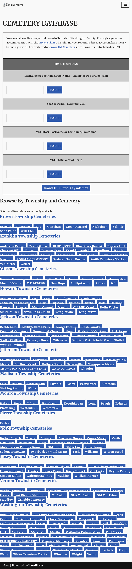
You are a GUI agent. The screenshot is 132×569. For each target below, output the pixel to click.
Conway (30, 250)
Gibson (98, 443)
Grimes (74, 303)
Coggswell (86, 519)
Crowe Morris (97, 438)
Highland (94, 528)
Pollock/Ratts (52, 364)
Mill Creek (113, 532)
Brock (118, 515)
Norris (42, 537)
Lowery (21, 307)
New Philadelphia (114, 255)
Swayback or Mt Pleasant (48, 451)
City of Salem (46, 42)
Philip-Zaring (80, 283)
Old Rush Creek (25, 364)
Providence (88, 384)
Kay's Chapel (75, 471)
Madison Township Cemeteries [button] (30, 373)
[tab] (66, 216)
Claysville (100, 491)
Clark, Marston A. (61, 519)
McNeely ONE (115, 360)
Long (92, 403)
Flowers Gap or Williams (70, 443)
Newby (63, 307)
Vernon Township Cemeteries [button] (28, 480)
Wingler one (64, 312)
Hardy (52, 528)
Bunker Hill (116, 246)
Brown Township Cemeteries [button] (28, 216)
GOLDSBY (59, 360)
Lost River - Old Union (30, 495)
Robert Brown (111, 336)
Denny (92, 523)
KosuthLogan (73, 403)
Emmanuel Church (47, 331)
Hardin (17, 384)
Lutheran (19, 532)
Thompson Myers (101, 364)
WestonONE (28, 408)
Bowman (47, 438)
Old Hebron (116, 537)
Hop (38, 226)
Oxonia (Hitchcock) (56, 541)
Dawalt (77, 523)
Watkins (63, 475)
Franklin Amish (78, 250)
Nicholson (100, 226)
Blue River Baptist (89, 246)
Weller (25, 264)
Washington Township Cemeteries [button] (33, 504)
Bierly (30, 438)
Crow (42, 523)
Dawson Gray (51, 250)
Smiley (43, 550)
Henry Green (72, 528)
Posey (70, 384)
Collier (118, 491)
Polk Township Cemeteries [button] (26, 428)
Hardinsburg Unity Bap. (106, 466)
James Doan (52, 471)
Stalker (91, 550)
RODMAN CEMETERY (32, 259)
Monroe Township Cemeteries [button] (29, 393)
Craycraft (40, 360)
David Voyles (90, 298)
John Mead (114, 528)
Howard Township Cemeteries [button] (29, 288)
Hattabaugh (50, 403)
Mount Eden (117, 279)
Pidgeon (121, 403)
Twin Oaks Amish (37, 312)
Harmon (117, 303)
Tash (76, 451)
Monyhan (53, 226)
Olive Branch (94, 447)
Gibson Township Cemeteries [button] (28, 269)
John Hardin (36, 384)
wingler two (87, 312)
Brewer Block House (94, 515)
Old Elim (54, 447)
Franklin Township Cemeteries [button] (30, 236)
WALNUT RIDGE (63, 368)
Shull (114, 545)
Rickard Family (84, 336)
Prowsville (75, 364)
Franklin (120, 523)
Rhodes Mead (22, 545)
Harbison (36, 528)
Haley (75, 360)
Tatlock (107, 550)
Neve (6, 565)
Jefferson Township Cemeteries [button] (30, 349)
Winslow (60, 554)
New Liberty (87, 255)
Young (91, 554)
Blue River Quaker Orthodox (54, 515)
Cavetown (23, 226)
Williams (91, 451)
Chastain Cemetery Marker (68, 491)
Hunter (33, 471)
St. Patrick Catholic (67, 550)
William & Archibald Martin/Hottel (98, 340)
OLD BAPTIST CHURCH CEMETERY (77, 537)
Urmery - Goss (37, 340)
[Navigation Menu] (125, 5)
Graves (79, 466)
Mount (72, 279)
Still (114, 283)
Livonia (55, 384)
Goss (69, 331)
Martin (55, 532)
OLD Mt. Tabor (81, 495)
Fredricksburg (58, 466)
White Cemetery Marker (31, 554)
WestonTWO (51, 408)
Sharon (99, 545)
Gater (37, 279)
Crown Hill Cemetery (62, 47)
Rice (40, 545)
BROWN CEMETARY (36, 327)
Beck (35, 298)
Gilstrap (58, 303)
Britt (47, 298)
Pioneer (98, 541)
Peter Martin (59, 336)
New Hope (58, 283)
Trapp (122, 550)
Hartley (119, 250)
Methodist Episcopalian (82, 532)
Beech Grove (38, 246)
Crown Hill (59, 523)
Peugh (105, 403)
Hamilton (102, 250)
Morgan (47, 255)
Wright (77, 554)
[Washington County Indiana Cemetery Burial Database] (13, 4)
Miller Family (34, 336)
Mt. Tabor (59, 495)
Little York (54, 279)
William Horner (86, 475)
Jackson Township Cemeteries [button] (29, 316)
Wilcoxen (60, 340)
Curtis (116, 438)
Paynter (81, 541)
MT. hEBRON (35, 283)
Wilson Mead (113, 451)
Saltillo (118, 226)
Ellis (43, 303)
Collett (31, 403)
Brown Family (66, 327)
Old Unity (97, 471)
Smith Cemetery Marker (108, 259)
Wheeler (86, 368)
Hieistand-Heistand (92, 331)
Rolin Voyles (109, 307)
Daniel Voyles (66, 298)
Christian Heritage (29, 519)
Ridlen (100, 283)
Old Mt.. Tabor (107, 495)
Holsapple (92, 360)
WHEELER (28, 231)
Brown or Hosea (70, 438)
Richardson (57, 545)
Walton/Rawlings (39, 475)
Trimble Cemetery (31, 499)
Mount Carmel (76, 226)
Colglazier (107, 519)
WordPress (36, 565)
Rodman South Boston (69, 259)
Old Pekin (73, 447)
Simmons (109, 384)
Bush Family (90, 327)
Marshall (38, 532)
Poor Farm (116, 541)
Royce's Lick (80, 545)
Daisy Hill (26, 443)
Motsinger (65, 255)
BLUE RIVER (62, 246)
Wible (32, 388)
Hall (102, 303)
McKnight (28, 255)
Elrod (43, 443)
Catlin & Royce (32, 466)
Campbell (36, 491)
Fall (105, 523)
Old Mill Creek (84, 307)
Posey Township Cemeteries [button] (27, 456)
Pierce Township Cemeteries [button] (27, 413)
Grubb (89, 303)
